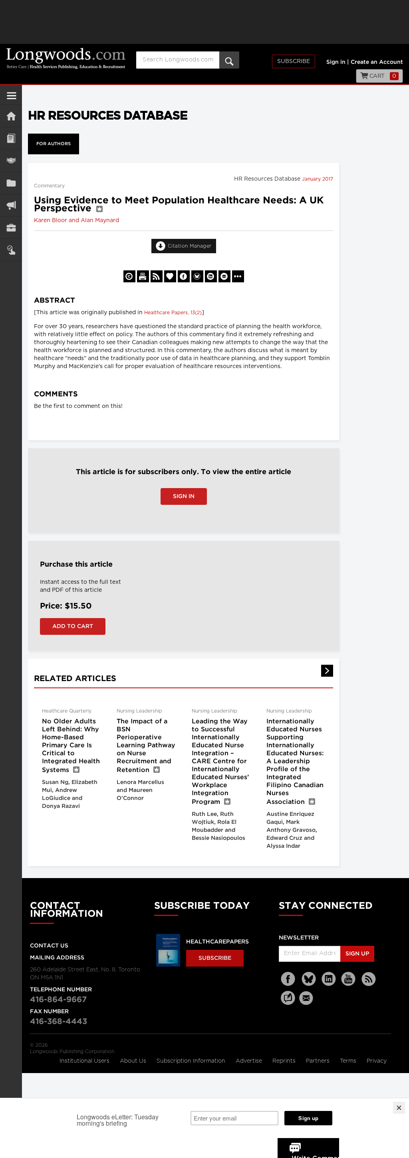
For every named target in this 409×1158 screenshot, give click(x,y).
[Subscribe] (11, 250)
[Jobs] (11, 227)
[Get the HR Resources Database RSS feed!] (157, 276)
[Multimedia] (11, 205)
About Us (134, 1061)
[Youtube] (349, 979)
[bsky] (309, 979)
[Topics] (11, 138)
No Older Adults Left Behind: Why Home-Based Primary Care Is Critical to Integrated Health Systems (71, 746)
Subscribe (293, 61)
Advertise (250, 1061)
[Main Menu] (11, 98)
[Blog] (288, 1002)
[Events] (11, 160)
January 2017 (317, 179)
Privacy (377, 1061)
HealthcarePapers (217, 941)
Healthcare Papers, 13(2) (173, 312)
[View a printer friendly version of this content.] (143, 276)
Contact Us (49, 945)
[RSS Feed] (369, 979)
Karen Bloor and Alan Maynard (76, 220)
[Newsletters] (307, 998)
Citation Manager (190, 246)
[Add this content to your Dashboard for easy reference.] (170, 276)
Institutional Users (85, 1061)
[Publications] (11, 183)
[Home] (11, 116)
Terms (349, 1061)
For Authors (53, 144)
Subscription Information (191, 1061)
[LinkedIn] (329, 979)
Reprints (284, 1061)
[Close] (399, 1108)
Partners (318, 1061)
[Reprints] (129, 276)
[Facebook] (289, 979)
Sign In (184, 496)
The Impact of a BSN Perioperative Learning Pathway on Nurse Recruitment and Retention (146, 746)
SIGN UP (357, 953)
